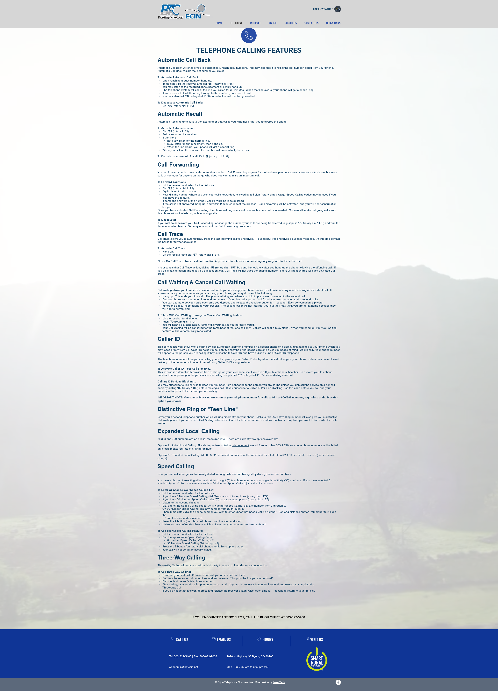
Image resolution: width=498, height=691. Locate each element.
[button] (273, 23)
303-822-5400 (182, 656)
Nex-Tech (279, 682)
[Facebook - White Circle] (338, 682)
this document (240, 445)
